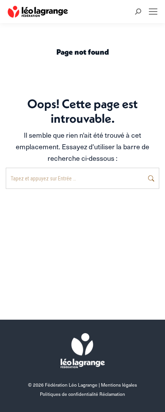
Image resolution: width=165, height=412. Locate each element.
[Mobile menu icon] (153, 11)
